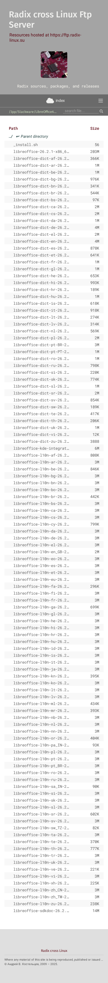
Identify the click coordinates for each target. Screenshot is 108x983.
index (60, 100)
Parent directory (28, 136)
